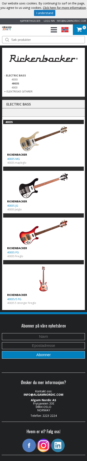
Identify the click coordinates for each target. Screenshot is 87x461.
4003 (15, 87)
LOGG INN (48, 20)
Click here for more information (64, 8)
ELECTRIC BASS (16, 75)
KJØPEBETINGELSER (29, 20)
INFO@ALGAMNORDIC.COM (71, 20)
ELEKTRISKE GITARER (20, 91)
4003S (15, 83)
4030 (15, 79)
